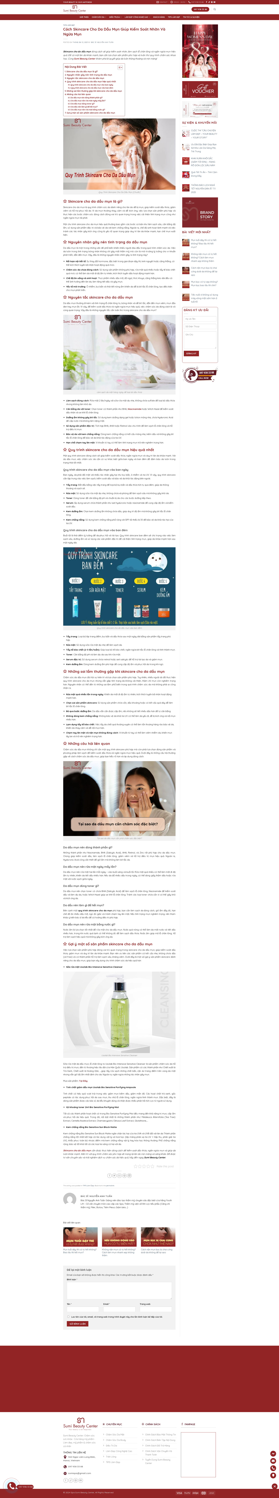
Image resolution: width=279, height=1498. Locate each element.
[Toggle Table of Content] (118, 67)
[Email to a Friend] (119, 1175)
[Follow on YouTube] (214, 2)
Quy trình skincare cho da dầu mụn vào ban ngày (92, 85)
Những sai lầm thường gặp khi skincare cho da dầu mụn (94, 91)
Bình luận (72, 1279)
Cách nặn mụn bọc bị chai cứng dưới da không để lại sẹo (156, 1251)
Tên (69, 1304)
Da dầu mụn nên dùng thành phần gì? (87, 98)
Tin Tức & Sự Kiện (191, 17)
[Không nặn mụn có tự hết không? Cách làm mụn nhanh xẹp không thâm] (119, 1237)
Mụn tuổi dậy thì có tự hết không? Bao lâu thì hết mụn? (79, 1251)
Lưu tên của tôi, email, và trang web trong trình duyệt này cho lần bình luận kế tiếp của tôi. (116, 1317)
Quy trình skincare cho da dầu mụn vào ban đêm (92, 88)
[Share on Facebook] (109, 1175)
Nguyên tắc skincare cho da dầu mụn (85, 78)
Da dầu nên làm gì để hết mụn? (84, 107)
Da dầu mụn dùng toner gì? (83, 104)
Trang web (145, 1304)
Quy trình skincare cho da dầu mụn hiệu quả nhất (91, 81)
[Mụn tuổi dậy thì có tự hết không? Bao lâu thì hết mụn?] (80, 1237)
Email (106, 1304)
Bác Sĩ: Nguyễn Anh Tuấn (102, 42)
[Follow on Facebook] (206, 2)
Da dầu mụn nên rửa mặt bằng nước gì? (88, 110)
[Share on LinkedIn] (129, 1175)
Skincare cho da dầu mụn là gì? (82, 71)
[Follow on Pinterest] (212, 2)
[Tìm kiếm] (215, 9)
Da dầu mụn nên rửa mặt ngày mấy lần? (88, 101)
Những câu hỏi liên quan (79, 94)
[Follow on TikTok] (209, 2)
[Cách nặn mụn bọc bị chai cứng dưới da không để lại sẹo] (158, 1237)
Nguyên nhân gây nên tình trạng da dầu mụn (89, 75)
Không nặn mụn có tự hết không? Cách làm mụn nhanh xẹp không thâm (119, 1252)
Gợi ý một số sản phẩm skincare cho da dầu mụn (91, 112)
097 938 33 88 (26, 1486)
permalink (110, 1185)
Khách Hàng (159, 17)
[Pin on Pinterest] (124, 1175)
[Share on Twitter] (114, 1175)
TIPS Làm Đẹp (174, 17)
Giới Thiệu (84, 17)
